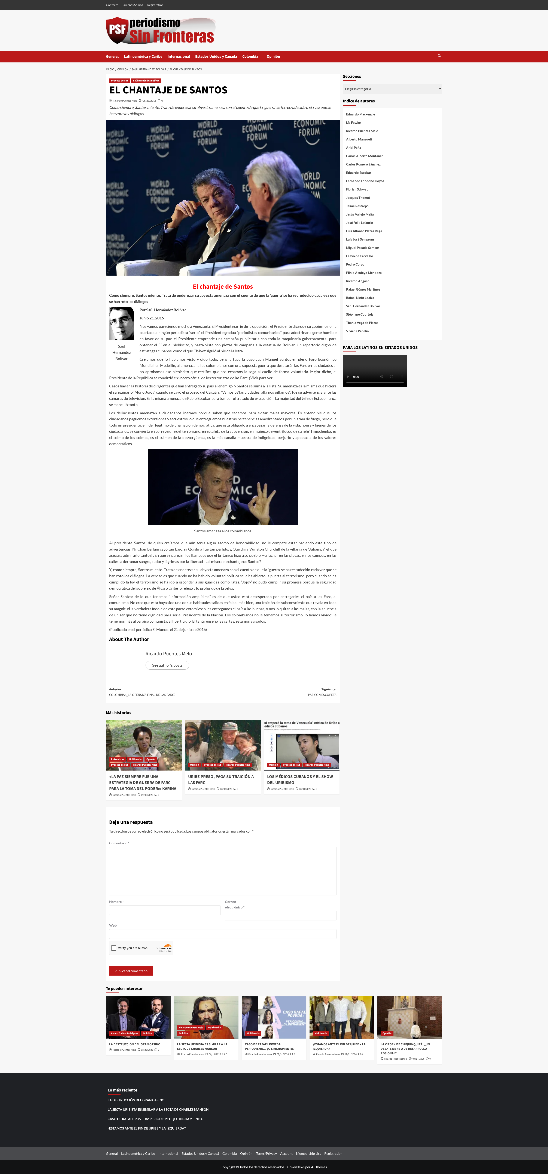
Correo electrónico (234, 904)
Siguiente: (322, 692)
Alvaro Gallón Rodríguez (124, 1033)
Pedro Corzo (355, 264)
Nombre (116, 901)
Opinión (278, 58)
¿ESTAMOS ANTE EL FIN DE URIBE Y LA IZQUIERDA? (147, 1128)
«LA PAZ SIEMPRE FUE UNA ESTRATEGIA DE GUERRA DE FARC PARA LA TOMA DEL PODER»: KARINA (142, 783)
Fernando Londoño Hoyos (365, 181)
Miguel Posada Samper (362, 248)
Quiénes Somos (133, 5)
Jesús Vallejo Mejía (360, 214)
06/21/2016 (149, 100)
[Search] (439, 56)
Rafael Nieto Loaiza (360, 298)
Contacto (112, 5)
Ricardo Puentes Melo (125, 100)
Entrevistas (117, 759)
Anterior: (142, 692)
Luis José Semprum (360, 239)
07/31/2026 (283, 1054)
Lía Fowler (353, 122)
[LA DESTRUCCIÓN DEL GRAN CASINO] (138, 1017)
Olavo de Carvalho (359, 256)
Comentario (119, 843)
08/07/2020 (226, 789)
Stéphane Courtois (359, 314)
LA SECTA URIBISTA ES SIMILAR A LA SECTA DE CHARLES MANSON (202, 1046)
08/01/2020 (305, 789)
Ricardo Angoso (357, 281)
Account (286, 1153)
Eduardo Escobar (358, 172)
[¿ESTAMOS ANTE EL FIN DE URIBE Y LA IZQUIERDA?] (342, 1017)
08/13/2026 (215, 1054)
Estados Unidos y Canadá (216, 56)
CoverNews (296, 1167)
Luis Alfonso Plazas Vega (364, 231)
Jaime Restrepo (357, 206)
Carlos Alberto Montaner (364, 156)
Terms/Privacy (266, 1153)
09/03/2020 (147, 795)
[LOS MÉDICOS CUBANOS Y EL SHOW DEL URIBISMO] (302, 745)
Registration (155, 5)
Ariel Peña (353, 147)
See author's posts (167, 665)
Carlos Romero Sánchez (363, 164)
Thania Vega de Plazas (362, 323)
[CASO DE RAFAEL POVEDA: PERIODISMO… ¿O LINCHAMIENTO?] (274, 1017)
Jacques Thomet (358, 197)
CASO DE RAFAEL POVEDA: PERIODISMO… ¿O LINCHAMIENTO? (270, 1046)
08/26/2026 (147, 1050)
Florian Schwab (357, 189)
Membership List (308, 1153)
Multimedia (135, 759)
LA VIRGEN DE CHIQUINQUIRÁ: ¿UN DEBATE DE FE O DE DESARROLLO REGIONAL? (405, 1049)
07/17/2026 (418, 1059)
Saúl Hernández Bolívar (146, 81)
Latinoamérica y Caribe (143, 56)
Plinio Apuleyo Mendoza (364, 273)
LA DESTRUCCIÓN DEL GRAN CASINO (134, 1044)
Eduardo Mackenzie (360, 114)
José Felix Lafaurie (359, 222)
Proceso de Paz (119, 81)
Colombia (254, 58)
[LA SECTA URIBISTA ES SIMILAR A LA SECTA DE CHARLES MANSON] (206, 1017)
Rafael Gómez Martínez (363, 289)
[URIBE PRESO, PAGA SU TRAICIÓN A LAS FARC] (223, 745)
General (112, 56)
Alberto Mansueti (359, 139)
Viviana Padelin (357, 331)
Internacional (179, 56)
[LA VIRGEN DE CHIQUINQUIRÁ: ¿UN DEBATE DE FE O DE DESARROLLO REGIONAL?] (409, 1017)
